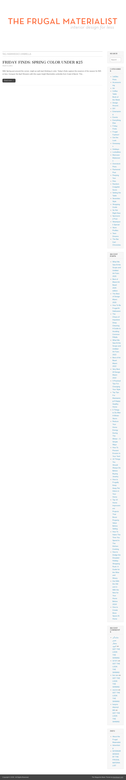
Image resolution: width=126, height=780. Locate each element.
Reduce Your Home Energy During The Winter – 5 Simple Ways (116, 433)
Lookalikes (116, 152)
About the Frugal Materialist (116, 739)
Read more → (9, 80)
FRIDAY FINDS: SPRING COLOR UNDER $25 (42, 62)
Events (115, 117)
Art (113, 88)
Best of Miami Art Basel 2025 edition (116, 285)
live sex (115, 675)
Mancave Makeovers (116, 158)
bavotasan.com (118, 777)
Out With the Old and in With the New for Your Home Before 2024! (115, 592)
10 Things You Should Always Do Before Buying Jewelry (116, 467)
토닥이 (115, 661)
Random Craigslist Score (116, 187)
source (115, 690)
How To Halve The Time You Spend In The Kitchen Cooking (116, 540)
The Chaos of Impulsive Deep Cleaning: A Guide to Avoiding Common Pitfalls (116, 325)
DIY (113, 108)
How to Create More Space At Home (115, 613)
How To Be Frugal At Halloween (116, 308)
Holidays (115, 149)
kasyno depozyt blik (115, 707)
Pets (114, 181)
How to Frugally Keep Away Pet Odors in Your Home (116, 488)
